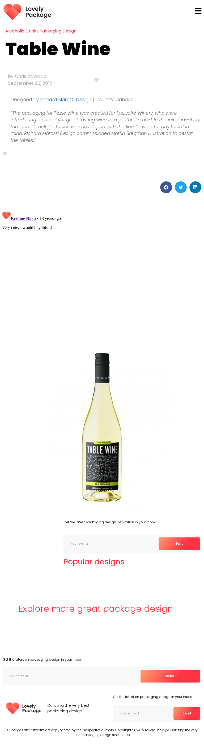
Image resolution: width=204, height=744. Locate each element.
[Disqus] (102, 275)
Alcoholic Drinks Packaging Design (40, 31)
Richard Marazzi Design (65, 99)
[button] (166, 187)
